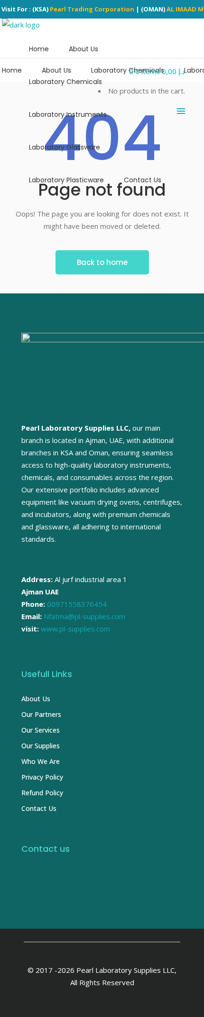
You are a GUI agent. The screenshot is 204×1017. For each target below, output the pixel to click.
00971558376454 (77, 604)
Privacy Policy (42, 777)
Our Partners (41, 714)
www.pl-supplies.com (75, 628)
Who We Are (40, 761)
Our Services (40, 729)
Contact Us (38, 808)
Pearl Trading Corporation (92, 9)
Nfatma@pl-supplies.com (84, 616)
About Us (35, 698)
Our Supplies (40, 745)
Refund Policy (42, 792)
